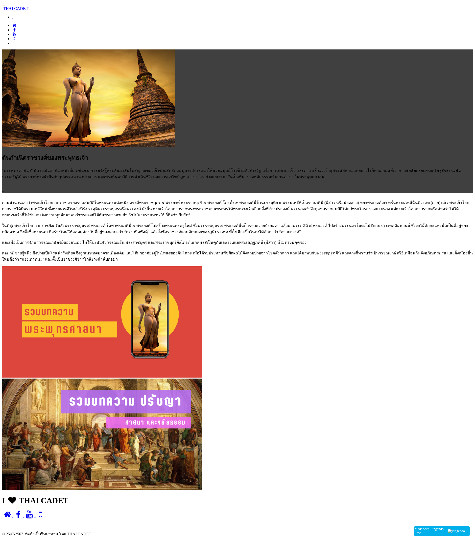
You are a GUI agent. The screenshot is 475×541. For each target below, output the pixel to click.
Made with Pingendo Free (429, 531)
